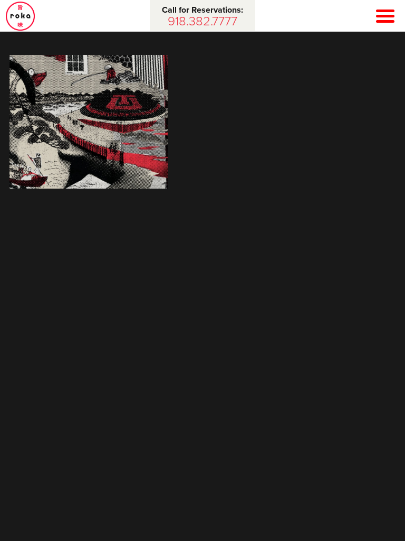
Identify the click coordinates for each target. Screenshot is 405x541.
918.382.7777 (202, 21)
